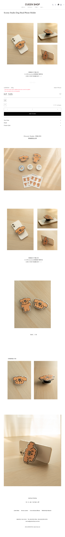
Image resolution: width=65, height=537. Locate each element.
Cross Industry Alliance (35, 510)
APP (38, 502)
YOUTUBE (34, 502)
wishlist (60, 94)
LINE (30, 502)
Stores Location (24, 510)
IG (28, 502)
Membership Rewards (46, 510)
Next (60, 18)
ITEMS (36, 7)
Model (5, 122)
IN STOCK (30, 7)
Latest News (16, 510)
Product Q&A (7, 125)
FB (26, 502)
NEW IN (23, 7)
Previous (8, 18)
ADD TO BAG (32, 113)
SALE (41, 7)
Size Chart (6, 120)
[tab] (5, 100)
